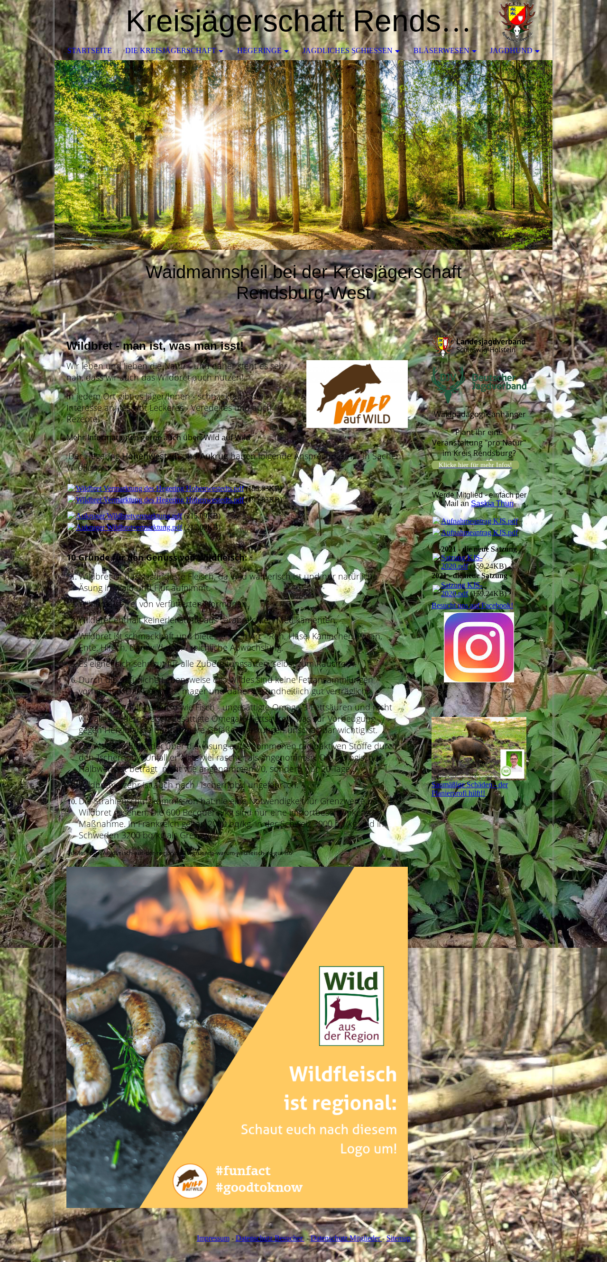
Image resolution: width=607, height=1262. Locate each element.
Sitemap (398, 1238)
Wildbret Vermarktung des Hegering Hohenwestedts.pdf (160, 488)
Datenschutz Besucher (270, 1238)
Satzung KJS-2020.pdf (461, 562)
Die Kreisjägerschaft (170, 50)
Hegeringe (259, 50)
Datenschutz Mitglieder (346, 1238)
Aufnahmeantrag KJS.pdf (479, 521)
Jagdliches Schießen (348, 50)
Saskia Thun (492, 503)
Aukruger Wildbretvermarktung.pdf (129, 516)
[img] (516, 21)
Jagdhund (511, 50)
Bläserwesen (441, 50)
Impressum (213, 1238)
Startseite (89, 50)
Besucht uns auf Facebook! (472, 605)
